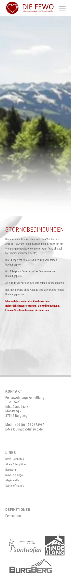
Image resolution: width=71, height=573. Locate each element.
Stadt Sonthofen (14, 459)
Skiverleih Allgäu (14, 475)
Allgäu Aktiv (12, 480)
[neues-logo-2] (29, 8)
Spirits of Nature (14, 485)
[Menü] (60, 8)
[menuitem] (60, 8)
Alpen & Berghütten (16, 464)
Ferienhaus (13, 516)
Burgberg (10, 469)
